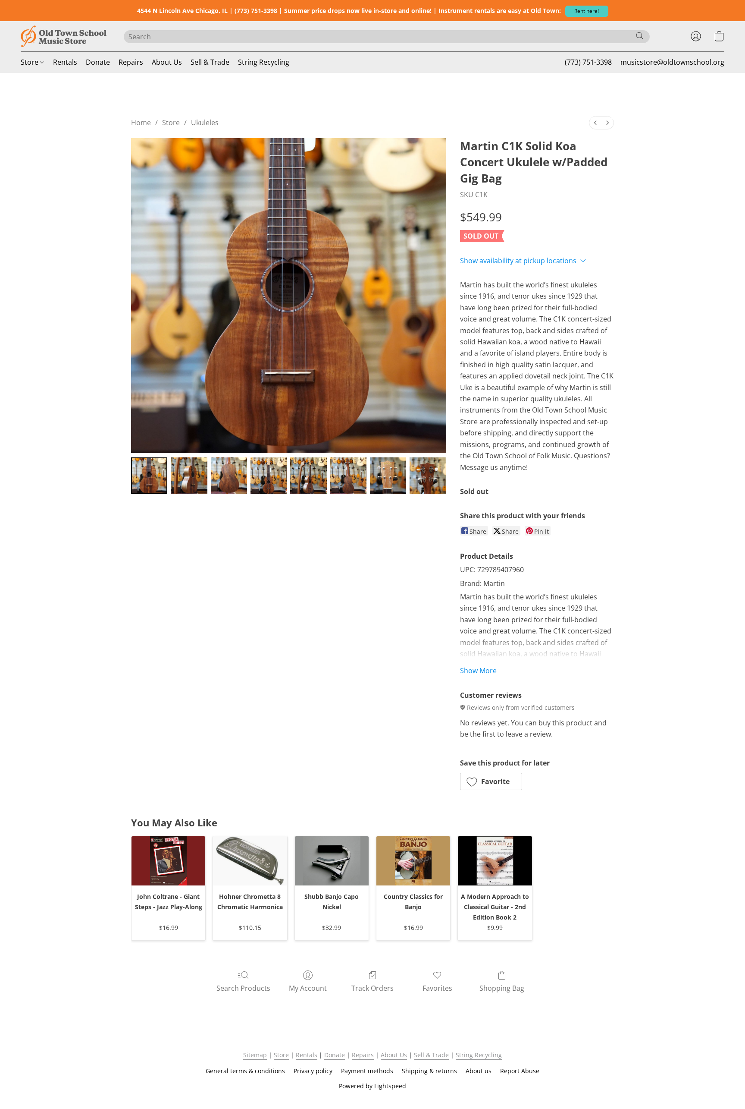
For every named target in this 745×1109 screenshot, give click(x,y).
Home (141, 122)
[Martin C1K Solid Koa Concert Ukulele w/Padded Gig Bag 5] (348, 475)
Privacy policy (313, 1071)
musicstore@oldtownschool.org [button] (672, 62)
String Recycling (263, 62)
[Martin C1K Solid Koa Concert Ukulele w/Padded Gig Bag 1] (189, 475)
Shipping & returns (429, 1071)
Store (30, 62)
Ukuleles (205, 122)
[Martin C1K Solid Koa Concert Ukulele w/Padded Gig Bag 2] (229, 475)
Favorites (437, 988)
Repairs (131, 62)
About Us (167, 62)
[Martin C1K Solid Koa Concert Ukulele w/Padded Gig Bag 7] (428, 475)
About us (478, 1071)
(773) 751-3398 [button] (588, 62)
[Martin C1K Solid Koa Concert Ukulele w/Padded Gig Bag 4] (308, 475)
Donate (98, 62)
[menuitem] (595, 123)
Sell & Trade (210, 62)
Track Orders (372, 988)
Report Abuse (519, 1071)
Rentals (65, 62)
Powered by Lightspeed (372, 1086)
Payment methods (367, 1071)
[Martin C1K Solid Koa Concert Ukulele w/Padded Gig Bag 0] (149, 475)
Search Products (243, 988)
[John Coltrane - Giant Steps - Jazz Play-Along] (168, 860)
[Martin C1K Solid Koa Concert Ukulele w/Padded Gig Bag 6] (388, 475)
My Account (308, 988)
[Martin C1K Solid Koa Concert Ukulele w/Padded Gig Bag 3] (268, 475)
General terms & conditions (245, 1071)
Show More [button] (478, 670)
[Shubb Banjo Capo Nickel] (332, 860)
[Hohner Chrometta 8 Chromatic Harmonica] (250, 860)
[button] (586, 11)
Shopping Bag (501, 988)
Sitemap (255, 1055)
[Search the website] (639, 36)
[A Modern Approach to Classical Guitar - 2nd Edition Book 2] (495, 860)
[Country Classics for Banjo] (413, 860)
